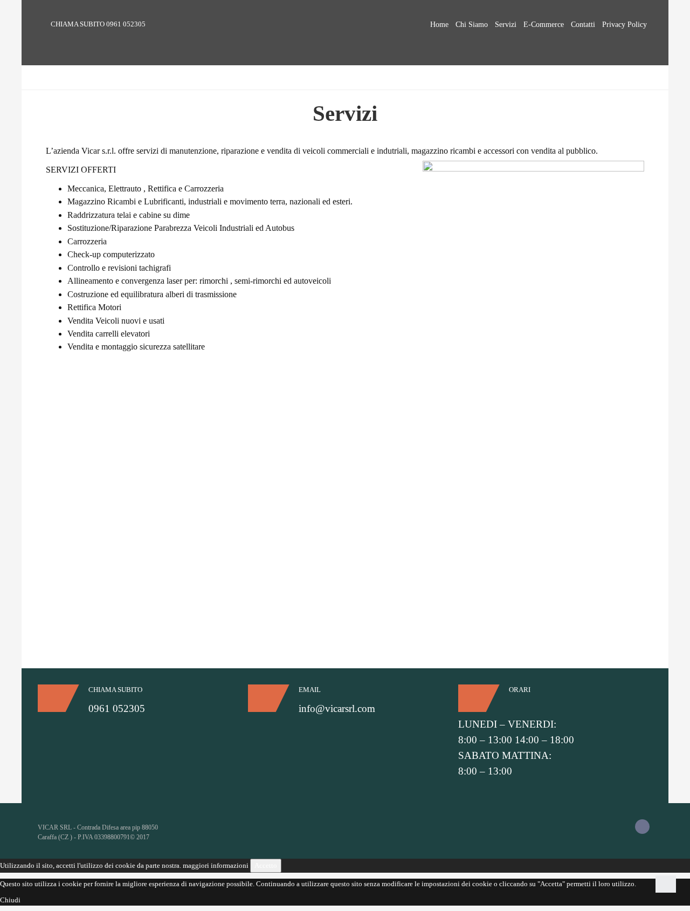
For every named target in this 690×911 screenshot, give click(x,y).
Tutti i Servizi (87, 485)
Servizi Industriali (93, 495)
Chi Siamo (472, 24)
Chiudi (10, 900)
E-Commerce (543, 24)
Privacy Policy (624, 24)
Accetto (265, 865)
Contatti (583, 24)
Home (439, 24)
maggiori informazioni (216, 865)
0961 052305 (126, 24)
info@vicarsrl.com (337, 708)
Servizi (505, 24)
